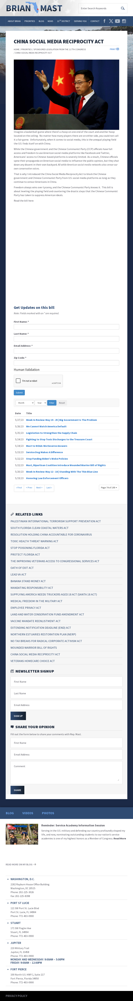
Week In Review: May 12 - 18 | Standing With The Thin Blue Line (62, 471)
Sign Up (18, 715)
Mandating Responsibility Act (32, 588)
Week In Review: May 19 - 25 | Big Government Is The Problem (61, 419)
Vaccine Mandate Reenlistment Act (36, 621)
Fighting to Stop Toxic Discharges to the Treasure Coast (59, 439)
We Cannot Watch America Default (46, 426)
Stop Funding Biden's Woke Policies (47, 458)
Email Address (22, 705)
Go (123, 8)
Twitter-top (111, 21)
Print (113, 49)
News (50, 21)
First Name (20, 681)
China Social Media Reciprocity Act (33, 52)
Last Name (20, 693)
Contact (95, 21)
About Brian (14, 21)
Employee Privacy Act (26, 608)
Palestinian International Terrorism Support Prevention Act (56, 521)
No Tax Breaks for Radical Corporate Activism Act (46, 641)
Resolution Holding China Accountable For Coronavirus (51, 534)
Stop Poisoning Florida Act (30, 548)
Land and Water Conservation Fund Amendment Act (47, 614)
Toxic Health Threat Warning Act (34, 541)
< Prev (29, 487)
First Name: (21, 321)
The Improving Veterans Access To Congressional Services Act (55, 561)
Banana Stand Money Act (28, 581)
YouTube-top (117, 21)
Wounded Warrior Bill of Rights (34, 647)
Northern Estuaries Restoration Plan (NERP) (43, 634)
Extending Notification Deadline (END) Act (41, 628)
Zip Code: (20, 357)
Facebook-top (104, 21)
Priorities (29, 21)
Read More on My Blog (19, 864)
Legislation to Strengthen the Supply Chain (51, 432)
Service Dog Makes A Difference (44, 452)
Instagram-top (124, 21)
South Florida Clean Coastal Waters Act (40, 528)
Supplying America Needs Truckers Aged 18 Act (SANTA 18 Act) (54, 594)
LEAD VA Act (18, 574)
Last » (49, 487)
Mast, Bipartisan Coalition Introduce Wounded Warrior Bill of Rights (66, 465)
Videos (27, 813)
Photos (48, 813)
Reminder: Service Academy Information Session (73, 825)
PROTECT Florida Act (25, 554)
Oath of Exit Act (22, 568)
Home (16, 49)
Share (17, 790)
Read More (120, 838)
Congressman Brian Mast (35, 8)
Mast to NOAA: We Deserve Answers (46, 445)
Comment (19, 766)
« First (19, 487)
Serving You (80, 21)
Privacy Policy (16, 996)
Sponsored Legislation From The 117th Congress (60, 49)
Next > (39, 487)
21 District (63, 21)
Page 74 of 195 (108, 487)
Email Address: (23, 345)
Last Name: (21, 333)
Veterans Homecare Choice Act (33, 661)
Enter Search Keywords (93, 8)
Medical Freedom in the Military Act (36, 601)
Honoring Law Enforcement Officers (47, 478)
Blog (41, 21)
